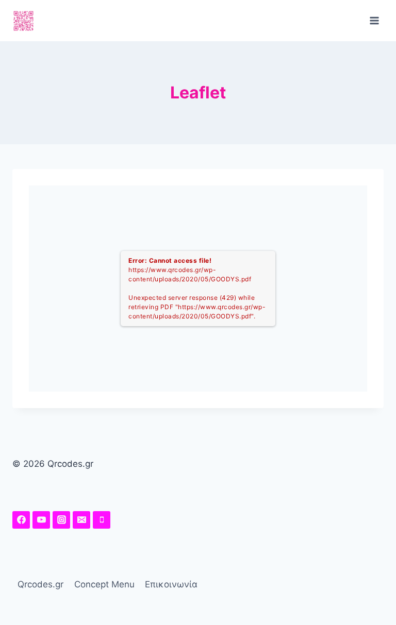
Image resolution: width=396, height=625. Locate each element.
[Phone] (101, 520)
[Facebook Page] (21, 520)
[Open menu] (374, 20)
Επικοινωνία (171, 584)
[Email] (81, 520)
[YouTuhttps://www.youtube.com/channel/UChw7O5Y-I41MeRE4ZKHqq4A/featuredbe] (41, 520)
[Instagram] (61, 520)
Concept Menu (104, 584)
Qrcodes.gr (40, 584)
